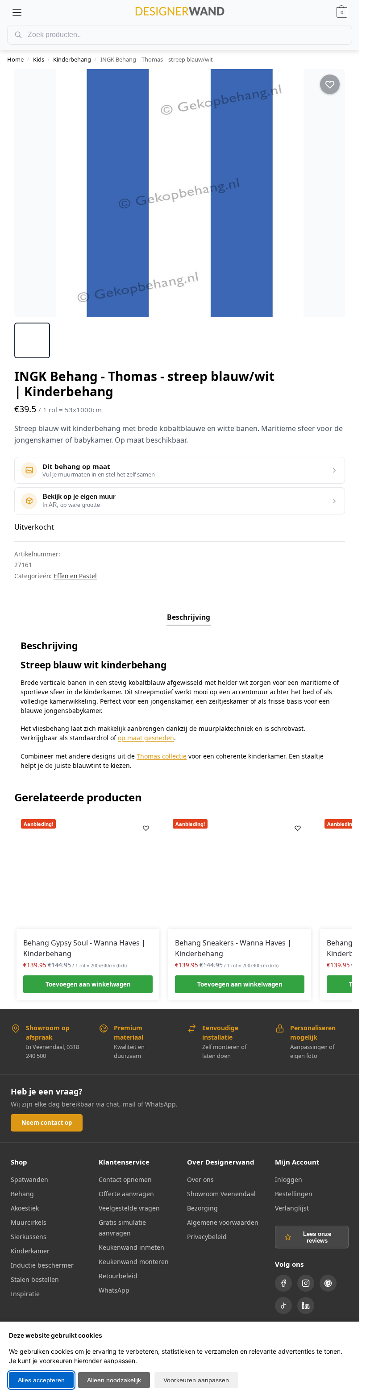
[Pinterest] (328, 1283)
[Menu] (17, 12)
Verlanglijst (292, 1208)
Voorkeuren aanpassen (196, 1380)
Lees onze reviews (317, 1237)
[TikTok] (283, 1305)
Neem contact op (46, 1123)
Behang (22, 1194)
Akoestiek (25, 1208)
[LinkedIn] (305, 1305)
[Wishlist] (146, 828)
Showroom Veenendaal (221, 1194)
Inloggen (288, 1179)
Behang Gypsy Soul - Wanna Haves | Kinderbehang (84, 948)
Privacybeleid (207, 1236)
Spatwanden (29, 1179)
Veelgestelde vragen (129, 1208)
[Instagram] (305, 1283)
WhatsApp (114, 1290)
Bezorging (202, 1208)
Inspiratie (25, 1293)
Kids (38, 59)
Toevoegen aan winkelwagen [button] (88, 984)
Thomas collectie (162, 756)
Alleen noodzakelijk (114, 1380)
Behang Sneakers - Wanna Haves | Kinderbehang (233, 948)
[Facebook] (283, 1283)
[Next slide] (330, 193)
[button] (342, 12)
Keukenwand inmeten (131, 1247)
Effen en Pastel (75, 576)
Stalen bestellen (35, 1279)
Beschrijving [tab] (188, 617)
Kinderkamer (30, 1251)
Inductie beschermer (42, 1265)
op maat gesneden (146, 738)
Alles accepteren (41, 1380)
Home (15, 59)
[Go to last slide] (29, 193)
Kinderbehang (72, 59)
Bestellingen (293, 1194)
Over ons (200, 1179)
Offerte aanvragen (126, 1194)
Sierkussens (28, 1236)
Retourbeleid (118, 1276)
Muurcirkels (28, 1222)
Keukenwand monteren (134, 1261)
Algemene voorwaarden (222, 1222)
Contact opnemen (125, 1179)
